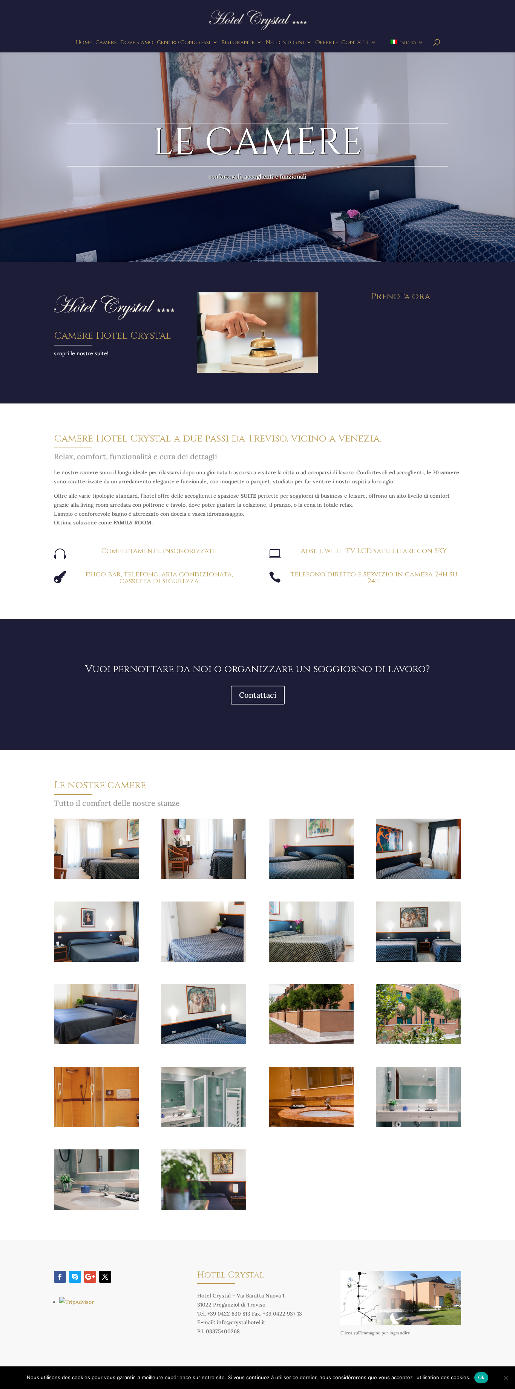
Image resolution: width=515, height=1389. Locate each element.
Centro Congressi (183, 43)
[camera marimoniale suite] (418, 877)
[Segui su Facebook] (60, 1277)
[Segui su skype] (75, 1277)
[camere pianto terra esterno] (418, 1042)
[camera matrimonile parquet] (311, 960)
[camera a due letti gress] (96, 877)
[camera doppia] (311, 877)
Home (84, 43)
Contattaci (257, 695)
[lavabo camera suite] (418, 1125)
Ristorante (237, 43)
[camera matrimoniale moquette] (203, 960)
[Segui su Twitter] (105, 1277)
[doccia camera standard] (96, 1125)
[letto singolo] (203, 1207)
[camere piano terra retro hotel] (311, 1042)
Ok (481, 1377)
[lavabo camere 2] (96, 1207)
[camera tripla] (203, 1042)
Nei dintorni (284, 43)
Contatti (354, 43)
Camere (106, 43)
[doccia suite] (203, 1125)
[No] (505, 1377)
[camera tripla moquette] (96, 1042)
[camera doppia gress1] (203, 877)
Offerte (326, 43)
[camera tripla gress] (418, 960)
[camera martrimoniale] (96, 960)
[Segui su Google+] (90, 1277)
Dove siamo (136, 43)
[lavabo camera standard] (311, 1125)
